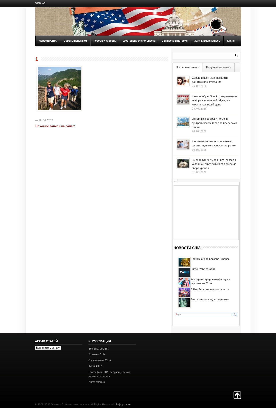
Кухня (231, 40)
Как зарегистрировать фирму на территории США (210, 281)
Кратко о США (97, 354)
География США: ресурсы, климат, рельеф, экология (109, 374)
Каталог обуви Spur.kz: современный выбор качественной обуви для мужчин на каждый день (214, 100)
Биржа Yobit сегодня (203, 269)
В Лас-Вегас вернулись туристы (210, 289)
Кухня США (95, 366)
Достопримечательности (139, 40)
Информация (96, 382)
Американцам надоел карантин (210, 299)
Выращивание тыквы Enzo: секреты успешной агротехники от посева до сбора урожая (214, 164)
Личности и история (175, 40)
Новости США (48, 40)
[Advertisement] (206, 213)
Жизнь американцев (207, 40)
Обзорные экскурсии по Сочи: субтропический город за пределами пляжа (214, 123)
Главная (40, 3)
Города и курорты (105, 40)
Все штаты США (98, 348)
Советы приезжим (75, 40)
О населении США (99, 360)
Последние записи (187, 67)
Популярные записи (218, 67)
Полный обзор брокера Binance (210, 258)
